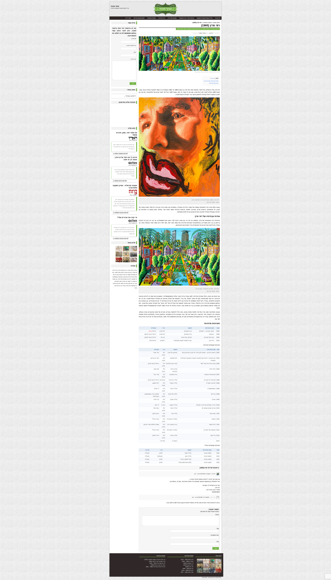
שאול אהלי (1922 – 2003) (155, 563)
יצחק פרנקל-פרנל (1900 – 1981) (153, 566)
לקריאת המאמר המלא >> (120, 153)
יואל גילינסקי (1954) (153, 561)
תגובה (217, 514)
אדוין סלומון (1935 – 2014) (187, 559)
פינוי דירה (128, 18)
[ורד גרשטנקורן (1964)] (119, 250)
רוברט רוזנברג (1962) (188, 565)
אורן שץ (211, 33)
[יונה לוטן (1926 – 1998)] (119, 255)
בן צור (163, 565)
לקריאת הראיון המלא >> (120, 180)
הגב (195, 473)
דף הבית (217, 18)
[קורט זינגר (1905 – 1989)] (206, 571)
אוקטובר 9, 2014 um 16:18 (203, 473)
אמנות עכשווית (151, 18)
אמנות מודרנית (172, 18)
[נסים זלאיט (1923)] (119, 261)
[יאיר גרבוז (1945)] (126, 255)
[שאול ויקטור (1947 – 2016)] (200, 571)
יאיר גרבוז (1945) (189, 566)
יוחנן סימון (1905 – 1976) (187, 570)
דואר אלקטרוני (215, 535)
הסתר (212, 78)
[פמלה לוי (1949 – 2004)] (126, 250)
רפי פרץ (213, 473)
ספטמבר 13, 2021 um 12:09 (202, 497)
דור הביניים (162, 18)
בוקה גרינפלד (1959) (156, 565)
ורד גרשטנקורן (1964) (188, 563)
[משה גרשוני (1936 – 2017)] (126, 261)
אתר (217, 541)
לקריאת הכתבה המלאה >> (120, 212)
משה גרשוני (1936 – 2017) (187, 572)
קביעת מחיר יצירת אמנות (186, 18)
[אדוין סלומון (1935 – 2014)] (133, 250)
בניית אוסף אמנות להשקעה (204, 18)
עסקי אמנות (216, 22)
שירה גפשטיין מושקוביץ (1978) (151, 559)
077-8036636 (126, 33)
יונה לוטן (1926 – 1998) (187, 568)
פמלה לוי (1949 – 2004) (187, 561)
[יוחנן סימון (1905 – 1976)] (133, 261)
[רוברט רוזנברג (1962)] (133, 255)
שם (218, 528)
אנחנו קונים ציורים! (139, 18)
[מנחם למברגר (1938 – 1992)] (212, 571)
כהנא (150, 331)
